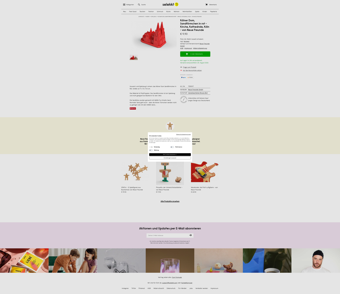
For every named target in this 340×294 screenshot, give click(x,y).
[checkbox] (151, 147)
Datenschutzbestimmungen (183, 134)
